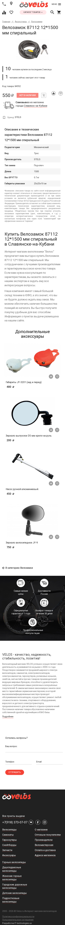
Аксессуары (21, 21)
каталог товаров (32, 12)
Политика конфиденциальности (18, 916)
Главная (6, 21)
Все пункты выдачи (13, 816)
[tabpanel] (32, 49)
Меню (54, 4)
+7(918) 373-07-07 (14, 822)
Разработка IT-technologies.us (17, 923)
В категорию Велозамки (19, 567)
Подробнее (7, 716)
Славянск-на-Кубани (35, 106)
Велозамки (36, 21)
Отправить (14, 772)
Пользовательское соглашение (18, 920)
